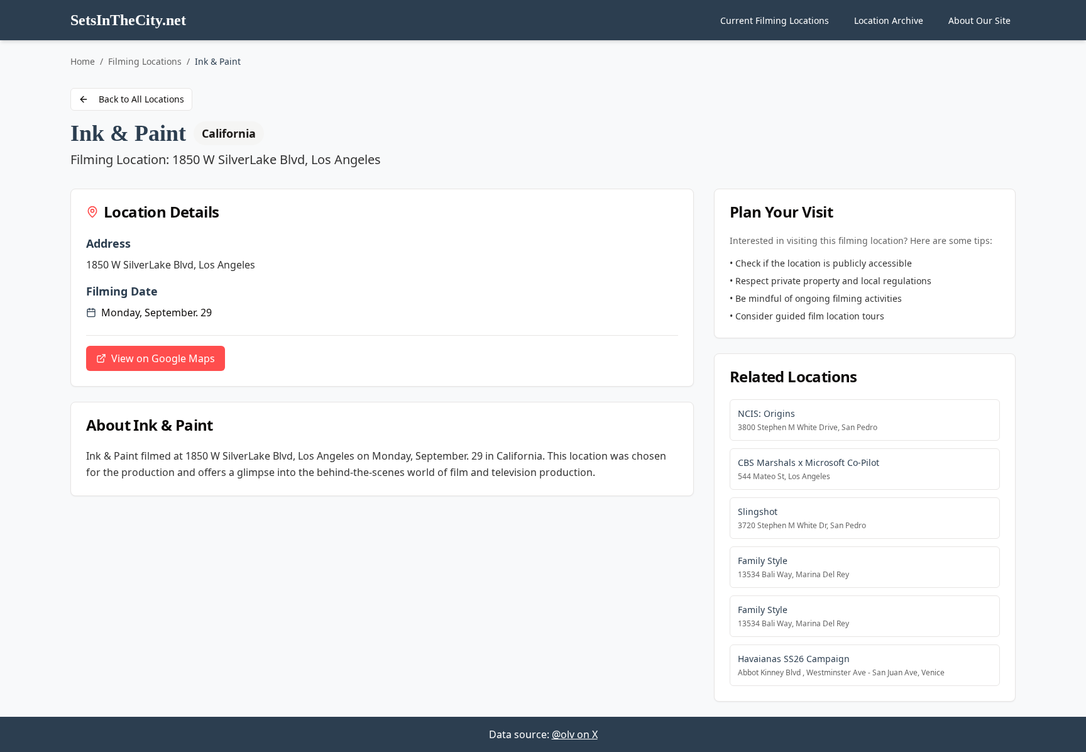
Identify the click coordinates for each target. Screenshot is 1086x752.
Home (82, 61)
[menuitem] (774, 20)
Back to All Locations (141, 99)
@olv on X (575, 734)
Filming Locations (145, 61)
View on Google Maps (163, 358)
